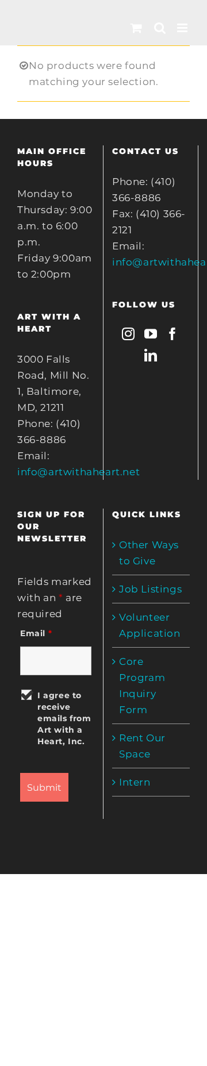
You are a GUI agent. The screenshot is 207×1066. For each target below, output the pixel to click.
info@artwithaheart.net (78, 472)
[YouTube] (151, 334)
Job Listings (150, 589)
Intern (135, 782)
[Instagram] (128, 334)
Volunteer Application (150, 625)
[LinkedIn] (151, 355)
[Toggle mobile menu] (183, 28)
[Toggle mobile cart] (137, 28)
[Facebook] (172, 334)
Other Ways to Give (149, 553)
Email (36, 633)
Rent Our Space (142, 746)
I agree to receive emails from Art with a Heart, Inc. (64, 718)
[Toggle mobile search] (160, 28)
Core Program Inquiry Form (142, 685)
